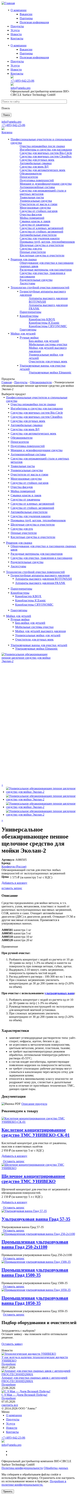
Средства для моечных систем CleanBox (46, 156)
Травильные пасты (32, 197)
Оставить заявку (12, 1344)
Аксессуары (27, 283)
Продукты (17, 26)
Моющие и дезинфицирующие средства (46, 183)
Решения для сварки (24, 259)
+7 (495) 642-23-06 (22, 80)
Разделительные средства (36, 279)
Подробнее (9, 1364)
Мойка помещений (32, 217)
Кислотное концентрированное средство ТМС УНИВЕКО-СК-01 (36, 1132)
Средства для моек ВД (34, 166)
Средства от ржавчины (34, 224)
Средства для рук (31, 248)
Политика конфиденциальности (22, 1468)
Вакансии (26, 14)
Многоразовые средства (35, 207)
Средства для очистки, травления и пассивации (41, 558)
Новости (16, 34)
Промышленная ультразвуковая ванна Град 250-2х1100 (35, 1244)
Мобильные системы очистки (48, 344)
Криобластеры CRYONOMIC (48, 326)
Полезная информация (34, 22)
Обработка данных (56, 1468)
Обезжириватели (31, 173)
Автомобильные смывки (36, 163)
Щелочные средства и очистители (42, 245)
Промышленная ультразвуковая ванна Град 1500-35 (35, 1272)
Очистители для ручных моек (48, 361)
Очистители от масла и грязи (38, 204)
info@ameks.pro (20, 88)
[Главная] (8, 3)
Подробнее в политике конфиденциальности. (34, 1483)
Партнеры (26, 18)
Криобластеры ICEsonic (44, 322)
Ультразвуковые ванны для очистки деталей (39, 645)
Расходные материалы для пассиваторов (46, 269)
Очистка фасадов (31, 214)
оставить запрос (12, 888)
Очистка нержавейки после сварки (42, 146)
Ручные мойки (29, 337)
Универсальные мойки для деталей (37, 635)
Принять (7, 1491)
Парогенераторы (30, 312)
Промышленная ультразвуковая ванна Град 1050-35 (35, 1300)
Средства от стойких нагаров (39, 211)
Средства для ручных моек (37, 159)
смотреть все (10, 1405)
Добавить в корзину (14, 882)
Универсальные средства (36, 200)
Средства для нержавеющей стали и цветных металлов (43, 192)
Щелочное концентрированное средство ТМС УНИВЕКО (33, 1179)
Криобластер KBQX (42, 319)
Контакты (17, 38)
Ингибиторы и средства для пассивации (46, 149)
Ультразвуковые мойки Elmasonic (50, 372)
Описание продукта (34, 1103)
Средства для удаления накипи (40, 238)
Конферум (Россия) (14, 866)
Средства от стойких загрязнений (41, 231)
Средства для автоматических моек (42, 170)
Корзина (7, 132)
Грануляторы (28, 329)
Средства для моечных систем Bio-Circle (46, 153)
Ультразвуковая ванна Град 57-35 (36, 1219)
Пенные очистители (33, 252)
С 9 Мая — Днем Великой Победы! (24, 1394)
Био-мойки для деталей (44, 341)
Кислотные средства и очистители (42, 255)
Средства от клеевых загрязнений (41, 228)
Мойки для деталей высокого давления (40, 631)
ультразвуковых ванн (59, 993)
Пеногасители (29, 176)
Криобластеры (29, 316)
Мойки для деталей (23, 333)
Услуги (15, 30)
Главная (7, 382)
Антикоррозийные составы (37, 187)
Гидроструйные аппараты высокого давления (40, 575)
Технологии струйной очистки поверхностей (40, 287)
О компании (19, 10)
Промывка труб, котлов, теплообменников (47, 241)
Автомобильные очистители (38, 235)
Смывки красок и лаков (35, 221)
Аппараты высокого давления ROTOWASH (43, 578)
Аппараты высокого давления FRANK (40, 583)
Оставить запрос (13, 1161)
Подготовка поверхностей (37, 180)
